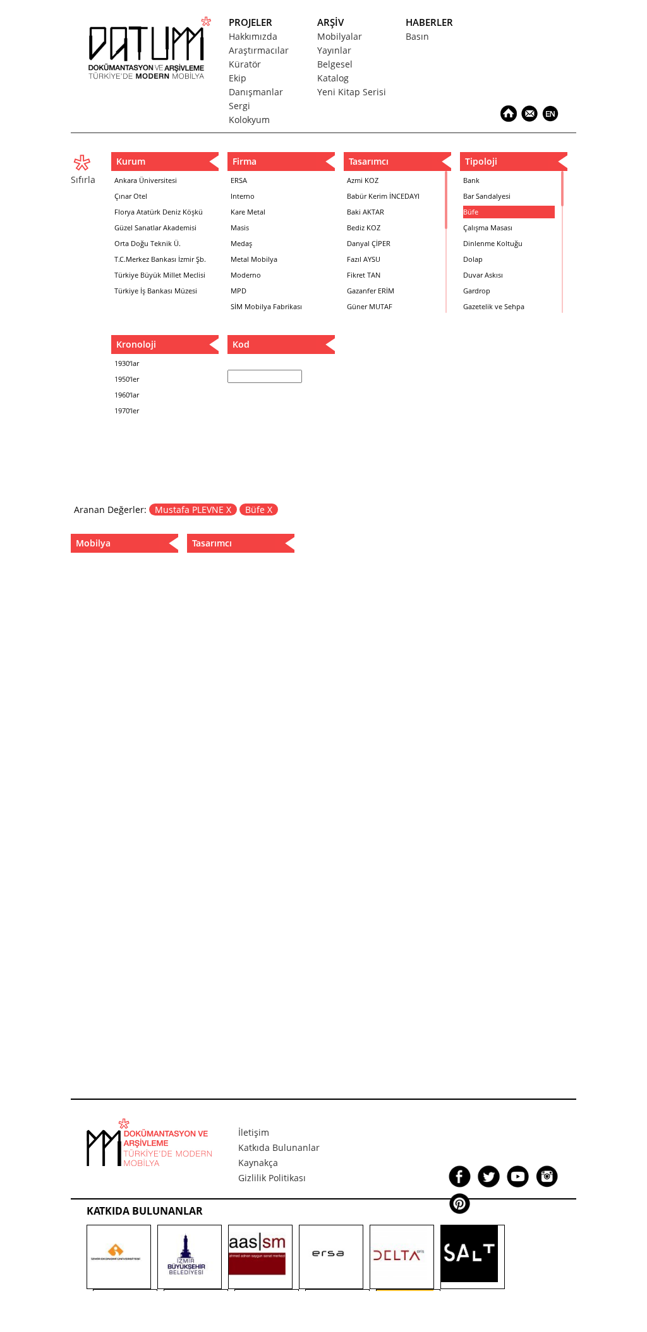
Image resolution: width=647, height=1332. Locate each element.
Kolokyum (249, 120)
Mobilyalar (339, 36)
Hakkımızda (253, 36)
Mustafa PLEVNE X (193, 510)
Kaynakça (258, 1163)
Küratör (245, 64)
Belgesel (335, 64)
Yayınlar (334, 50)
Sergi (239, 106)
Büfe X (259, 510)
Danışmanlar (256, 92)
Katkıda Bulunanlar (279, 1147)
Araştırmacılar (259, 50)
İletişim (253, 1132)
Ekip (237, 78)
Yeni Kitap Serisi (351, 92)
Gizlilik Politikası (272, 1178)
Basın (417, 36)
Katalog (333, 78)
